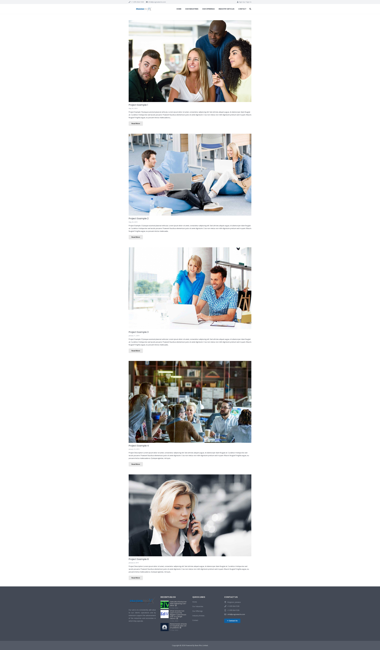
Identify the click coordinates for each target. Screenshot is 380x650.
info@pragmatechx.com (236, 614)
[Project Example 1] (190, 61)
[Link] (144, 8)
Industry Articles (198, 616)
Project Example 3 (138, 332)
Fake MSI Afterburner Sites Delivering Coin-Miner (178, 604)
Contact (195, 620)
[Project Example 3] (190, 288)
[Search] (250, 9)
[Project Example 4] (190, 402)
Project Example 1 (138, 104)
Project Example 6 (139, 559)
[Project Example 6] (190, 515)
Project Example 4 (139, 445)
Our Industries (197, 606)
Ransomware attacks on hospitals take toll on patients (178, 626)
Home (194, 602)
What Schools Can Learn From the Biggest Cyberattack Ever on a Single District (178, 615)
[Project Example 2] (190, 175)
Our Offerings (197, 611)
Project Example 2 (139, 218)
